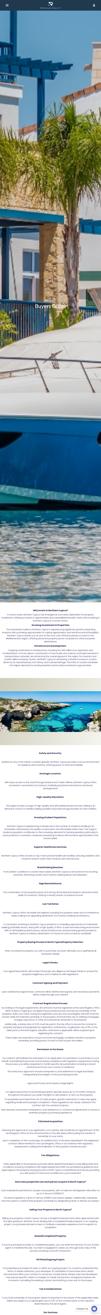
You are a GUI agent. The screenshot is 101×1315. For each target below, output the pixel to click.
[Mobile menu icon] (7, 5)
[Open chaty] (94, 1309)
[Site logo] (50, 5)
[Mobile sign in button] (94, 5)
